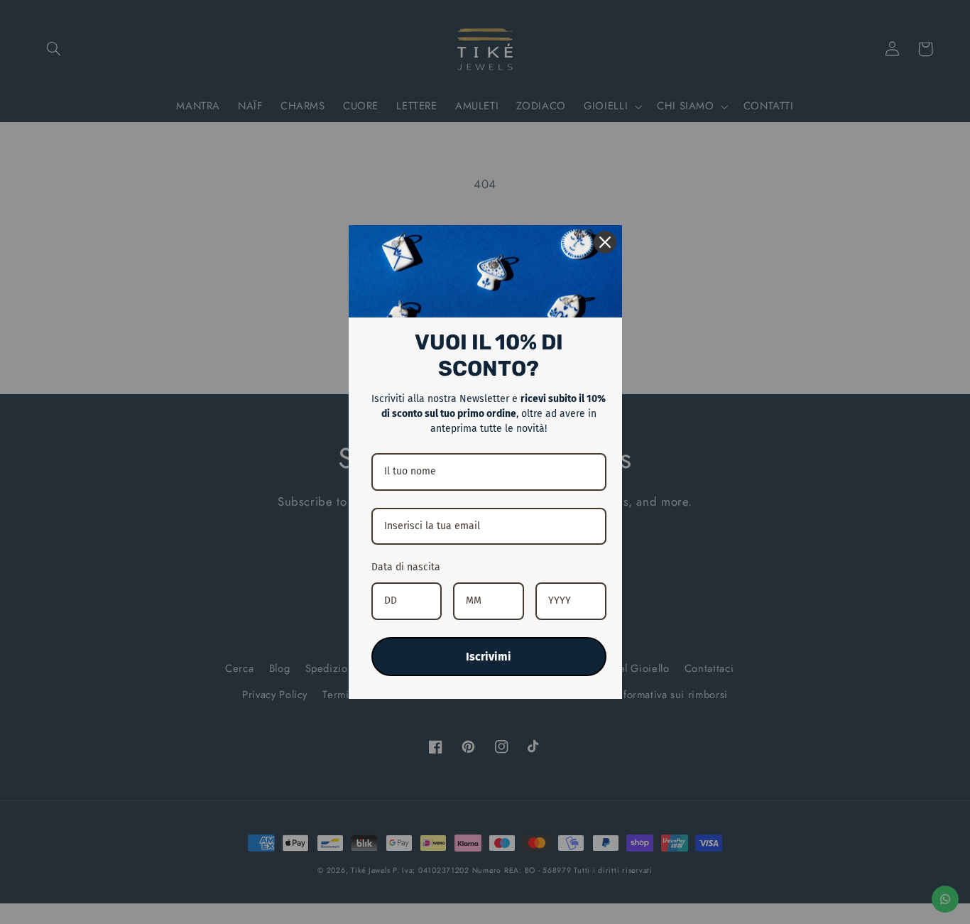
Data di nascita (405, 567)
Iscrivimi (488, 656)
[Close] (605, 242)
